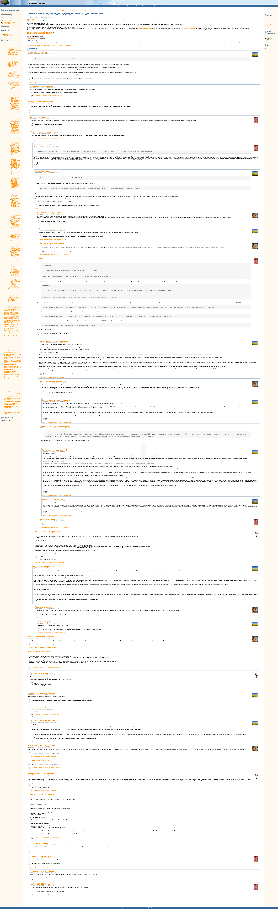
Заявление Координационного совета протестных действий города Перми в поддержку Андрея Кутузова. (15, 202)
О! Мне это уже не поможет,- (52, 244)
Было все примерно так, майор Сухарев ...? (15, 85)
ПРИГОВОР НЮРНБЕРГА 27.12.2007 (12, 374)
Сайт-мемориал (121, 5)
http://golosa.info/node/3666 (144, 28)
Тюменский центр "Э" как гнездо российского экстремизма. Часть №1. (15, 217)
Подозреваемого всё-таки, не (42, 795)
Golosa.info (33, 2)
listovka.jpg (32, 38)
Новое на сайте (7, 34)
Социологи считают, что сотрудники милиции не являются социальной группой (15, 222)
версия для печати (32, 45)
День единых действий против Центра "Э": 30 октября (13, 65)
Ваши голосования (8, 35)
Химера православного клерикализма (12, 401)
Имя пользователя (5, 13)
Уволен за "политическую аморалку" (14, 284)
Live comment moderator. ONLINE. (11, 324)
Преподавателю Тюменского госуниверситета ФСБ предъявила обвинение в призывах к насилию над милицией (15, 130)
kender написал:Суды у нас (45, 145)
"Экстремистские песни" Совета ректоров (13, 305)
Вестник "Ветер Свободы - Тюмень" (12, 335)
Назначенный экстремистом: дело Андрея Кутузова (14, 83)
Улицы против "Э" (11, 74)
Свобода (13, 87)
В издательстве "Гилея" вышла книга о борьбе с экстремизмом (13, 298)
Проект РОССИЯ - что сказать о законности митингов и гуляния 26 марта (11, 379)
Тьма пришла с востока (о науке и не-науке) (15, 281)
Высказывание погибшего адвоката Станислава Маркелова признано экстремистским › (236, 42)
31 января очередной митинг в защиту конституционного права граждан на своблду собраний (12, 321)
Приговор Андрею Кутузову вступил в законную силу (15, 273)
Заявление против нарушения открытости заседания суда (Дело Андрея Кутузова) (15, 195)
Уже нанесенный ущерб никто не (56, 400)
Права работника (271, 25)
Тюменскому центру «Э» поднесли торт (13, 78)
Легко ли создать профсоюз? (10, 352)
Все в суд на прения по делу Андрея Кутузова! (15, 252)
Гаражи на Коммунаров (9, 337)
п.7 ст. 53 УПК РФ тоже (41, 884)
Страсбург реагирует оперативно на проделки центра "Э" (13, 59)
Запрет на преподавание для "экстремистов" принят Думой (14, 307)
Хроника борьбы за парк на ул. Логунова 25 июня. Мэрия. (11, 404)
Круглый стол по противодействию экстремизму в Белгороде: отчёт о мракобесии (13, 292)
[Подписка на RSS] (265, 48)
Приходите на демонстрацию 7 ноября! (12, 376)
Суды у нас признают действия (44, 132)
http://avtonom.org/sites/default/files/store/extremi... (40, 32)
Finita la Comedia (14, 230)
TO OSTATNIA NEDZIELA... (9, 326)
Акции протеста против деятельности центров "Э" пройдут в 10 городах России (14, 71)
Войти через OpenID (6, 20)
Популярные (131, 5)
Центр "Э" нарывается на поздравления (13, 81)
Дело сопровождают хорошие (41, 637)
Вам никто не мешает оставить (52, 229)
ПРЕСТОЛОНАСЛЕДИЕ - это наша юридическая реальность (14, 55)
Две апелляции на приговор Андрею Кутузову (15, 255)
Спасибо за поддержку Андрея (15, 279)
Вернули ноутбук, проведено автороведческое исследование (15, 125)
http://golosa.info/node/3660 (188, 28)
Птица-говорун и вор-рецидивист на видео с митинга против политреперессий (15, 166)
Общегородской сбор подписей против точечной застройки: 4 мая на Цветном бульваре (12, 361)
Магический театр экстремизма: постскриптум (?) (15, 258)
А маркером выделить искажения (42, 693)
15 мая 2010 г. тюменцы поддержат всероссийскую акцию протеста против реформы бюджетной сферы (12, 317)
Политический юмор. (8, 369)
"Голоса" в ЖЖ (271, 22)
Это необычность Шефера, (41, 86)
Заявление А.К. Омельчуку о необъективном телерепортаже (14, 183)
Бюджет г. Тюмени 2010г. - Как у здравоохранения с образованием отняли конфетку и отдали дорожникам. (11, 332)
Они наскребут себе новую (39, 761)
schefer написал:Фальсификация (54, 426)
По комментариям (147, 5)
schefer (40, 258)
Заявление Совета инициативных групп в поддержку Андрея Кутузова (15, 152)
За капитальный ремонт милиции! (11, 339)
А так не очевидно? (37, 708)
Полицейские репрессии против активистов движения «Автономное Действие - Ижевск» (14, 288)
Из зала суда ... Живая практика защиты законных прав (11, 342)
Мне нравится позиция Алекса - (48, 532)
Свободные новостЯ (15, 276)
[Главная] (5, 4)
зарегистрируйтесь (47, 45)
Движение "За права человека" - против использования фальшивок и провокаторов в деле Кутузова (15, 171)
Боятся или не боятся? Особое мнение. (14, 155)
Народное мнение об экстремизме (12, 53)
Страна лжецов (14, 158)
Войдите (39, 45)
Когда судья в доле (8, 348)
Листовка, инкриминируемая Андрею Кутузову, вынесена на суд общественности (15, 115)
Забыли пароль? (6, 23)
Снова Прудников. (8, 391)
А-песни (269, 21)
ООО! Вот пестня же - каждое (53, 381)
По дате (138, 5)
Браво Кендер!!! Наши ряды (40, 843)
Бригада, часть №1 (15, 236)
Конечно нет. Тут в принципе (43, 721)
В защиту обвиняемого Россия (41, 774)
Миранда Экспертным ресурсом (43, 673)
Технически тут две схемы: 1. (55, 450)
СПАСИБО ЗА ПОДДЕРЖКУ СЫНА (15, 206)
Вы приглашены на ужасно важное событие (15, 143)
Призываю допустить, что (48, 622)
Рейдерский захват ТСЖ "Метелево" (12, 386)
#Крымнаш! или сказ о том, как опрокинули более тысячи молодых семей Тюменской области (12, 313)
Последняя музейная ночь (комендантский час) (10, 372)
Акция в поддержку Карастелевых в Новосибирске (12, 47)
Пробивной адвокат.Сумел (39, 856)
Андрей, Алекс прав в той (44, 567)
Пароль (3, 17)
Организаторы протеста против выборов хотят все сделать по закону (12, 367)
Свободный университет (270, 24)
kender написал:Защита (38, 52)
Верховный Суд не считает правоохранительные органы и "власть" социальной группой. (15, 248)
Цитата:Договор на (43, 171)
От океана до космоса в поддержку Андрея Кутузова (15, 189)
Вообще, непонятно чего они (40, 102)
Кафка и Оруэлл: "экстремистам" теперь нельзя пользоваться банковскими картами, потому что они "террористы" (15, 211)
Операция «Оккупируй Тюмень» (11, 364)
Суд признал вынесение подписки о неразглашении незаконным (15, 94)
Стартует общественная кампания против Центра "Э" (11, 44)
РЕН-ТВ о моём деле (15, 275)
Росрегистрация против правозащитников (9, 389)
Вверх (141, 42)
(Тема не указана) (47, 519)
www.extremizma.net (12, 63)
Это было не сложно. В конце (42, 871)
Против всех (30, 19)
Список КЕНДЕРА (15, 198)
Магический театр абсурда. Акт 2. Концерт (15, 186)
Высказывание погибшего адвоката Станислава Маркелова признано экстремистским (15, 120)
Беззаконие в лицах (8, 328)
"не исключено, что (43, 607)
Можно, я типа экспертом (39, 651)
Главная (29, 10)
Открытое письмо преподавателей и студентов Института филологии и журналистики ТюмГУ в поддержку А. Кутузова (15, 264)
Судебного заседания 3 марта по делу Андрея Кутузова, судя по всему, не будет (15, 161)
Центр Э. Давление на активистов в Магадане (13, 62)
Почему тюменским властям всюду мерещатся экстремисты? (15, 90)
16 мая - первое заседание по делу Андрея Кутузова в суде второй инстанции (15, 227)
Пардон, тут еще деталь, (52, 499)
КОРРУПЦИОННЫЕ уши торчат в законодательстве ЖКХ (11, 310)
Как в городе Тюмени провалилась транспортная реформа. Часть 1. (11, 346)
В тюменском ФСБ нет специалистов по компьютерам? (15, 110)
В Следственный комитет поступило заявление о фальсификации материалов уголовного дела (15, 240)
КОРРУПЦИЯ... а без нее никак (10, 350)
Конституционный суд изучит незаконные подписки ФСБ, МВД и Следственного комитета (15, 100)
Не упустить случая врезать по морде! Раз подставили (15, 176)
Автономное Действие (270, 27)
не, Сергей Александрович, (48, 213)
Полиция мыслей (11, 300)
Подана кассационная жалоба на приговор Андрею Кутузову (15, 270)
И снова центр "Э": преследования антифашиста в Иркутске (14, 50)
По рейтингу (157, 5)
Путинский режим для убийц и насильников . (15, 179)
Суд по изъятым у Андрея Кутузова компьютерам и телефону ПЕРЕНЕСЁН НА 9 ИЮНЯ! (15, 106)
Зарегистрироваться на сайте (8, 22)
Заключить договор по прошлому (53, 341)
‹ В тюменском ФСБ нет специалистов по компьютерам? (42, 42)
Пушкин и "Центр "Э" (12, 73)
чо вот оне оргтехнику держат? (41, 746)
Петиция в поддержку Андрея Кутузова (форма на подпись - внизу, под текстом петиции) (15, 147)
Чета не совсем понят (38, 117)
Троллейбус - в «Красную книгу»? (11, 396)
